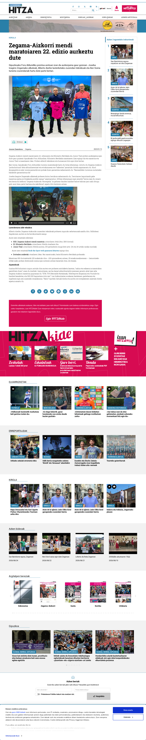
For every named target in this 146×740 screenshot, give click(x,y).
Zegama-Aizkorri (48, 606)
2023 (95, 149)
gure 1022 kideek (18, 712)
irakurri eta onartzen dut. (57, 694)
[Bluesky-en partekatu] (52, 291)
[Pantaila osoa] (74, 223)
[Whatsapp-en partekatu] (65, 291)
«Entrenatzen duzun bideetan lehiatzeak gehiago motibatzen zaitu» (88, 414)
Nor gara (119, 365)
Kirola (12, 37)
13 (101, 149)
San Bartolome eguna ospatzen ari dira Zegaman (122, 62)
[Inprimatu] (78, 291)
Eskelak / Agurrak (86, 17)
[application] (43, 206)
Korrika (98, 606)
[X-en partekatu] (39, 291)
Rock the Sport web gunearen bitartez (43, 250)
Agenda (29, 17)
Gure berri (119, 353)
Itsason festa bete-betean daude (121, 165)
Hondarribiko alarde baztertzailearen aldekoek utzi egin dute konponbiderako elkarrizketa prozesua (112, 658)
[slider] (41, 222)
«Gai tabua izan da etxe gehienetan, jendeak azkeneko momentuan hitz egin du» (119, 414)
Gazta (73, 606)
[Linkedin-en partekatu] (71, 291)
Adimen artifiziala (129, 17)
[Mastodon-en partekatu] (46, 291)
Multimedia (65, 17)
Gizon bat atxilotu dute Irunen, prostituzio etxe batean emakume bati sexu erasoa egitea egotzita (29, 658)
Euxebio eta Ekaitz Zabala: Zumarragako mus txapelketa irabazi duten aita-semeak (87, 463)
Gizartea (115, 110)
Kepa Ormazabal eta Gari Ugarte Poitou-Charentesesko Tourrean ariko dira (24, 512)
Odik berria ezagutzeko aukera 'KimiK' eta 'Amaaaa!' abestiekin (56, 462)
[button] (43, 206)
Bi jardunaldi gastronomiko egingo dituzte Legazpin (122, 139)
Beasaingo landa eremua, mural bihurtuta (121, 114)
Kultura (124, 110)
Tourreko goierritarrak (116, 461)
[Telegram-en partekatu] (58, 291)
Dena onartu (128, 710)
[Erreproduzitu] (12, 223)
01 (99, 149)
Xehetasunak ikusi (12, 736)
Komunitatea (46, 17)
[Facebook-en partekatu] (33, 291)
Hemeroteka (121, 362)
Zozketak (119, 356)
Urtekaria (123, 606)
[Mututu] (71, 223)
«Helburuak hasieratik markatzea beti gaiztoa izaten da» (24, 413)
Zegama (28, 149)
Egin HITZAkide (55, 318)
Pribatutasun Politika (48, 694)
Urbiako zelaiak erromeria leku (23, 461)
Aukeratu (127, 717)
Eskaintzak (120, 359)
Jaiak (114, 57)
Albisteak (13, 17)
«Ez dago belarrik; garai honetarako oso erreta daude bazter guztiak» (55, 414)
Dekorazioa (23, 606)
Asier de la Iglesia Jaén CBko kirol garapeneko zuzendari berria (120, 89)
